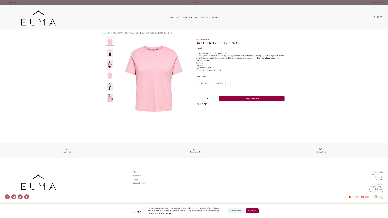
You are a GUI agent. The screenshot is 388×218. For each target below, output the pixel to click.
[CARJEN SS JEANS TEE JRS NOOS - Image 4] (110, 75)
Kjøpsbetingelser (139, 183)
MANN (171, 17)
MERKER (215, 17)
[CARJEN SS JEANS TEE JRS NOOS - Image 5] (110, 87)
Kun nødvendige (236, 211)
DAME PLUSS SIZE (121, 33)
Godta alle (252, 211)
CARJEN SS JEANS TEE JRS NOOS (159, 33)
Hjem (104, 33)
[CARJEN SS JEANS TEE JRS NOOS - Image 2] (110, 53)
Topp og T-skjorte (137, 33)
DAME (178, 17)
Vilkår (135, 172)
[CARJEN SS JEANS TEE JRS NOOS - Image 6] (110, 98)
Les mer (168, 213)
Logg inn (136, 179)
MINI (190, 17)
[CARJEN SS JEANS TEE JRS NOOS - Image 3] (110, 64)
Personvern (137, 176)
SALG (208, 17)
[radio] (204, 83)
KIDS (185, 17)
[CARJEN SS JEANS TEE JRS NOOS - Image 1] (110, 42)
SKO (202, 17)
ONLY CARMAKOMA (202, 39)
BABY (196, 17)
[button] (153, 79)
